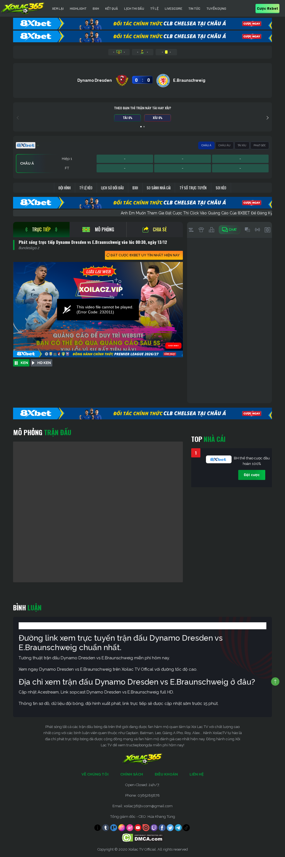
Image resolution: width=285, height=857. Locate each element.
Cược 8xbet (267, 8)
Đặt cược (252, 475)
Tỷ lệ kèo (85, 187)
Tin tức (194, 8)
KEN (24, 363)
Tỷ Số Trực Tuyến (193, 187)
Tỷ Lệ (154, 8)
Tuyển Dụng (216, 8)
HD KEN (44, 363)
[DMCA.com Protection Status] (142, 837)
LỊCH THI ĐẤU (134, 8)
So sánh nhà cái (159, 187)
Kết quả (111, 8)
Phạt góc (260, 145)
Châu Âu (224, 145)
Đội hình (64, 187)
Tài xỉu (242, 145)
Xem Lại (58, 8)
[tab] (41, 229)
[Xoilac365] (23, 8)
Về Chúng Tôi (95, 774)
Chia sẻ (160, 229)
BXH (96, 8)
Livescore (173, 8)
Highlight (78, 8)
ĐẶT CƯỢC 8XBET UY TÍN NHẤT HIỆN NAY (145, 255)
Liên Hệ (197, 774)
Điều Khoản (166, 774)
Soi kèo (221, 187)
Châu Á (206, 145)
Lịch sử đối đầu (112, 187)
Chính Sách (131, 774)
